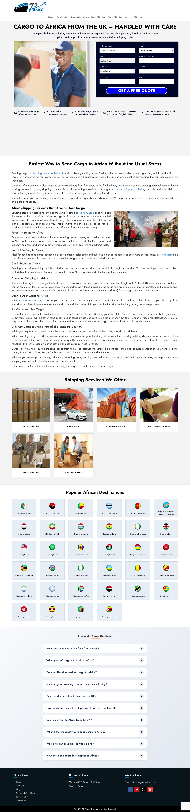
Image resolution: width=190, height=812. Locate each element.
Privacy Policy (22, 796)
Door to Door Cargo (80, 17)
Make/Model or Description (149, 56)
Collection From (106, 46)
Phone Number (105, 77)
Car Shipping (62, 17)
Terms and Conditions (25, 793)
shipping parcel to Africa (46, 173)
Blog (18, 789)
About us (20, 785)
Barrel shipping (165, 255)
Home (50, 17)
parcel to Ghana (85, 213)
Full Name (142, 66)
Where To (142, 46)
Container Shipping (133, 17)
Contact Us (21, 800)
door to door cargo (33, 300)
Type (101, 56)
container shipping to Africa (128, 189)
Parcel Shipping (115, 17)
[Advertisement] (116, 6)
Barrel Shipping (98, 17)
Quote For (103, 66)
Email (141, 77)
